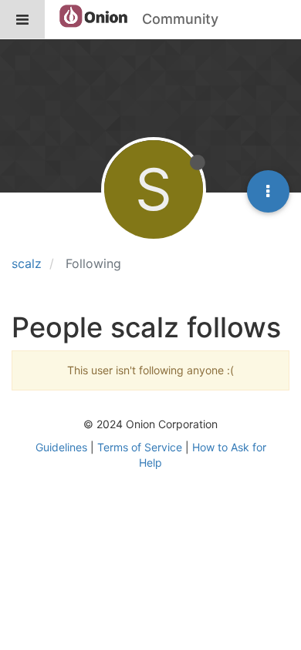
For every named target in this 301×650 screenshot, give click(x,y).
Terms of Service (139, 447)
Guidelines (61, 447)
